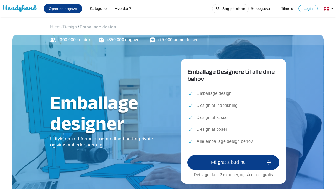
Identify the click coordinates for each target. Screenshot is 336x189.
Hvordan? (122, 8)
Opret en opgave (63, 9)
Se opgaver (260, 8)
